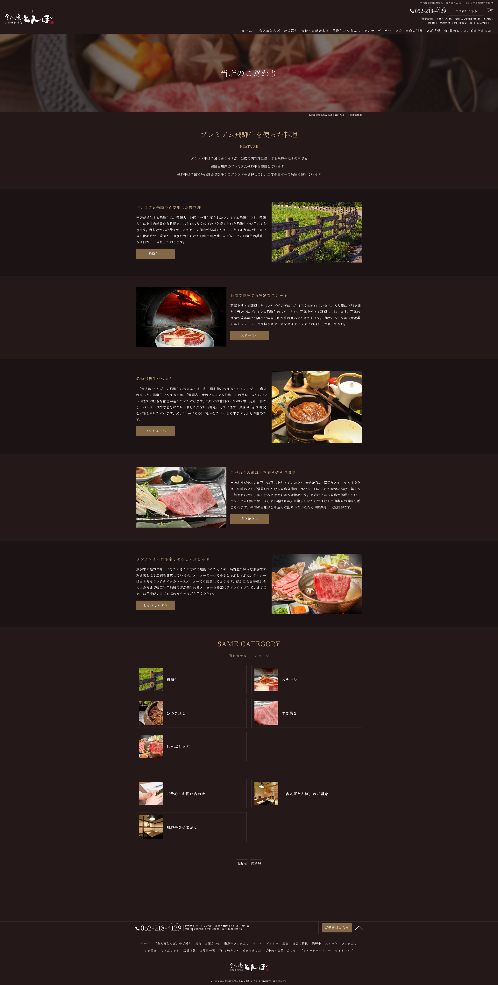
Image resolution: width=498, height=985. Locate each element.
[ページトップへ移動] (359, 928)
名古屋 (242, 863)
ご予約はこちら (466, 11)
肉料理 (256, 863)
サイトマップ (344, 950)
